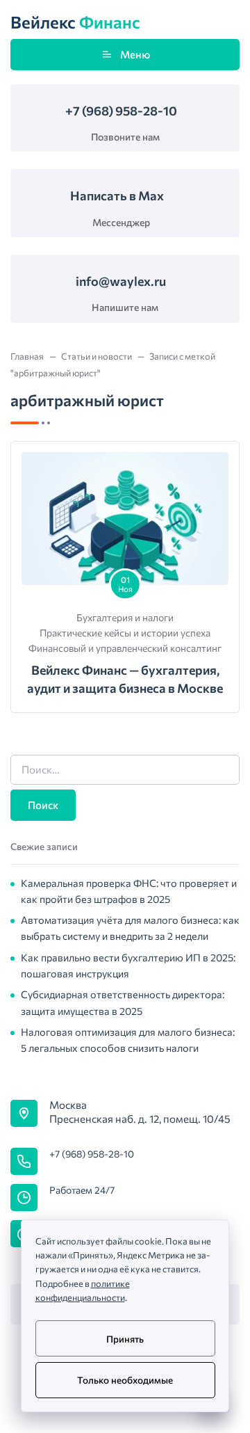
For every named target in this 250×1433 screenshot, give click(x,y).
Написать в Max (117, 195)
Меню (135, 54)
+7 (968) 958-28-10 (121, 110)
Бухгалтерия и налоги (125, 617)
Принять (125, 1339)
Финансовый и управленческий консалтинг (125, 648)
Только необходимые (125, 1380)
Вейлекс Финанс (75, 23)
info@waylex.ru (121, 281)
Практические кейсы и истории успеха (125, 633)
